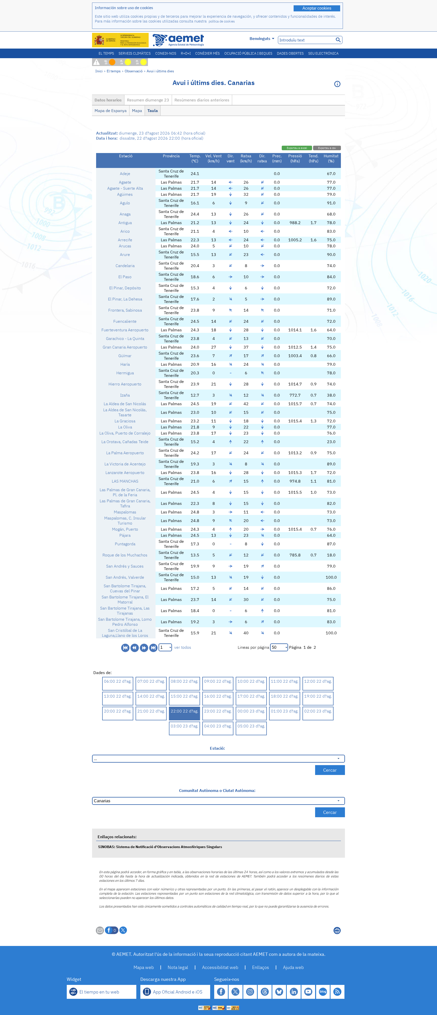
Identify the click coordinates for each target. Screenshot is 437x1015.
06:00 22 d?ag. (118, 681)
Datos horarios (108, 99)
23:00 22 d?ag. (218, 711)
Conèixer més (207, 53)
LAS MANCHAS (125, 481)
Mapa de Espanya (111, 110)
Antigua (125, 222)
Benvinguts (260, 38)
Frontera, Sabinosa (125, 310)
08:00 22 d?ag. (184, 681)
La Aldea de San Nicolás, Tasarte (125, 412)
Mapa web (144, 967)
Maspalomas (125, 511)
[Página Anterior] (134, 648)
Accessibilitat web (220, 967)
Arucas (125, 245)
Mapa (137, 110)
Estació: (217, 748)
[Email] (100, 933)
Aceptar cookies (316, 8)
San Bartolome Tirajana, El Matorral (125, 599)
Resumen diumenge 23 (148, 99)
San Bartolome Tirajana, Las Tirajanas (125, 611)
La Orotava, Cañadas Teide (124, 441)
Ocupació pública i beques (248, 53)
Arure (125, 254)
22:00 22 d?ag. (184, 711)
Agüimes (125, 194)
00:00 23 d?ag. (251, 711)
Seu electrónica (323, 53)
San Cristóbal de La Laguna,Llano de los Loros (125, 633)
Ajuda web (293, 967)
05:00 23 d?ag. (251, 725)
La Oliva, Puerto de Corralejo (124, 433)
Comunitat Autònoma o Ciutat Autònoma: (217, 790)
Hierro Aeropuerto (124, 383)
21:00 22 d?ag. (151, 711)
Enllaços (260, 967)
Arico (125, 231)
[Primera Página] (125, 648)
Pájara (124, 535)
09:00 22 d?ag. (218, 681)
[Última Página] (153, 648)
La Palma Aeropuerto (125, 452)
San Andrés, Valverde (125, 577)
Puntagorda (125, 543)
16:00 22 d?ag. (218, 696)
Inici (99, 71)
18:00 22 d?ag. (284, 696)
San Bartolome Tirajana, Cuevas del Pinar (125, 588)
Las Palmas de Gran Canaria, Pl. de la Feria (125, 492)
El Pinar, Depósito (125, 287)
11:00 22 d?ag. (284, 681)
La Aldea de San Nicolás (125, 403)
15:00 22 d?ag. (184, 696)
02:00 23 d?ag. (318, 711)
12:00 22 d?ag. (318, 681)
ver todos (182, 647)
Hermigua (125, 372)
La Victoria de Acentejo (125, 463)
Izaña (125, 395)
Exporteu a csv (327, 148)
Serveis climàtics (135, 53)
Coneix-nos (165, 53)
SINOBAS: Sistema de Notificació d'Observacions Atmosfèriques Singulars (160, 846)
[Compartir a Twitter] (123, 930)
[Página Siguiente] (144, 648)
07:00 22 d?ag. (151, 681)
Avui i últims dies (160, 71)
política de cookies (222, 21)
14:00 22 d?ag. (151, 696)
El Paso (125, 276)
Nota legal (178, 967)
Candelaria (125, 265)
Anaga (125, 214)
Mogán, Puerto (125, 529)
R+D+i (186, 53)
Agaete (125, 182)
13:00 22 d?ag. (118, 696)
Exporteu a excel (297, 148)
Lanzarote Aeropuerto (124, 472)
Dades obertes (290, 53)
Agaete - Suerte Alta (125, 188)
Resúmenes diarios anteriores (201, 99)
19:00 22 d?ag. (318, 696)
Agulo (125, 202)
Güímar (125, 355)
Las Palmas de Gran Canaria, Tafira (125, 503)
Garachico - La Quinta (125, 338)
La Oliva (125, 426)
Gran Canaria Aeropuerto (125, 347)
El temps (106, 53)
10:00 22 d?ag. (251, 681)
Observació (134, 71)
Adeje (125, 173)
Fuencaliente (125, 321)
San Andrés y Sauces (125, 566)
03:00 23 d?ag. (184, 725)
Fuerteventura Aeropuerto (124, 329)
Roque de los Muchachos (124, 554)
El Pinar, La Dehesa (125, 298)
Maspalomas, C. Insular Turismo (125, 520)
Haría (125, 364)
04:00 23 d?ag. (218, 725)
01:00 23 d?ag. (284, 711)
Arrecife (125, 239)
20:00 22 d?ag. (118, 711)
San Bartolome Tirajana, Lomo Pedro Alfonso (125, 622)
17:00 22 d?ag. (251, 696)
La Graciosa (125, 420)
